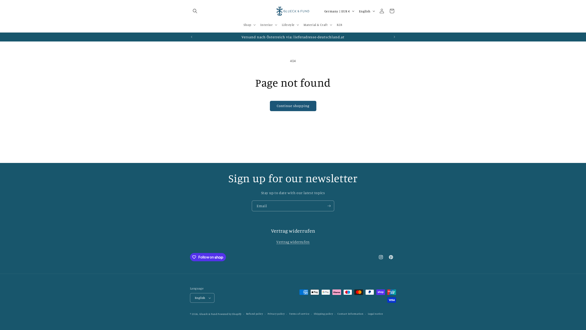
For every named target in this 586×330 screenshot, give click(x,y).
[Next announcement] (394, 37)
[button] (195, 11)
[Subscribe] (329, 206)
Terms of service (299, 313)
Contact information (350, 313)
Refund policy (254, 313)
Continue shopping (293, 106)
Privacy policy (276, 313)
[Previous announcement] (192, 37)
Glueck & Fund (208, 314)
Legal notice (375, 313)
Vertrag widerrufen (293, 241)
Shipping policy (323, 313)
